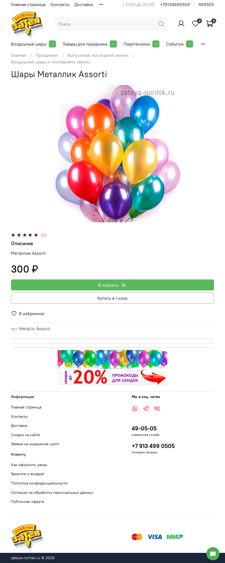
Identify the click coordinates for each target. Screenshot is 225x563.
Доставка (83, 4)
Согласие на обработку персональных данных (52, 492)
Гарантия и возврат (27, 473)
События (175, 44)
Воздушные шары (28, 44)
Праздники (47, 55)
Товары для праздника (85, 44)
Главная (18, 55)
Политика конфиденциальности (39, 483)
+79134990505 (175, 4)
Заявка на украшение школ (35, 443)
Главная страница (28, 4)
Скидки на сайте (25, 434)
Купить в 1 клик (112, 298)
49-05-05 (144, 428)
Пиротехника (136, 44)
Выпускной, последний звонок (98, 55)
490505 (206, 4)
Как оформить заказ (29, 464)
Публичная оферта (27, 501)
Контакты (59, 4)
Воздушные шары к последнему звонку (50, 62)
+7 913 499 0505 (153, 446)
